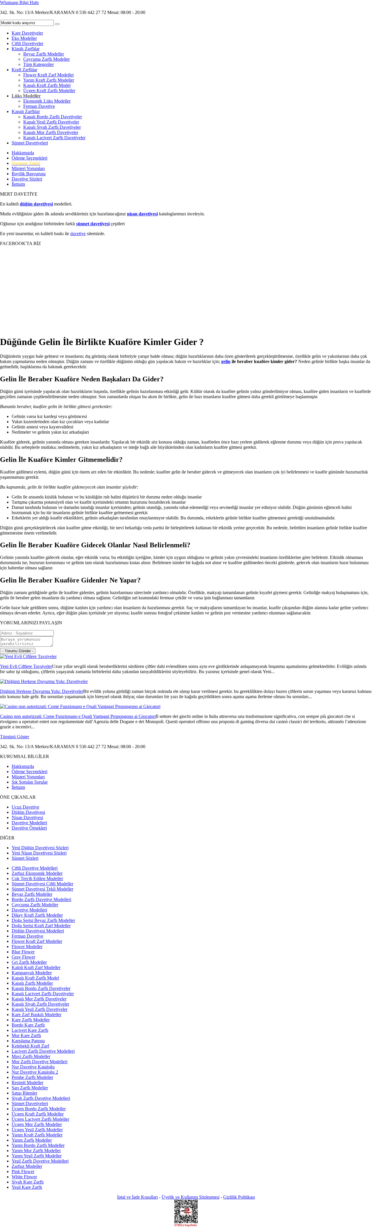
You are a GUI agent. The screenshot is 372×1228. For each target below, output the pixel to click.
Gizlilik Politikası (239, 1197)
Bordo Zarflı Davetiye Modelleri (41, 899)
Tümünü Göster (14, 736)
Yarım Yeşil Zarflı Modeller (37, 1155)
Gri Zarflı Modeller (29, 962)
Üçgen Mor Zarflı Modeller (37, 1124)
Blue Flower (23, 951)
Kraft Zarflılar (24, 69)
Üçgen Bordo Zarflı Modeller (39, 1108)
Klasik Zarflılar (26, 48)
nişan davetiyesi (142, 213)
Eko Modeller (24, 38)
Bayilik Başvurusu (29, 173)
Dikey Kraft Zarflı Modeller (37, 915)
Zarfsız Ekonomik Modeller (37, 873)
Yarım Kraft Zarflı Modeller (48, 80)
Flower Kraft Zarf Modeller (48, 74)
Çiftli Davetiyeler (27, 43)
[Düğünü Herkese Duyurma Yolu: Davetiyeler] (44, 681)
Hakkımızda (23, 152)
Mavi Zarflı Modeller (31, 1056)
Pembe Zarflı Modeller (32, 1077)
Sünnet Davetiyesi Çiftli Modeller (42, 883)
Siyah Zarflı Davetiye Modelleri (41, 1098)
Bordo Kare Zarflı (28, 1025)
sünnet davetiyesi (93, 223)
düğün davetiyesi (36, 203)
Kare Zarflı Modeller (31, 1019)
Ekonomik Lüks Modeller (47, 101)
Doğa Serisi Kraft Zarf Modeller (41, 925)
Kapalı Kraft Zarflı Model (47, 85)
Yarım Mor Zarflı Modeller (36, 1150)
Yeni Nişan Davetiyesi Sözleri (39, 852)
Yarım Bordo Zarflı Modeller (38, 1145)
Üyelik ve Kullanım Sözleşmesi (190, 1197)
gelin (225, 361)
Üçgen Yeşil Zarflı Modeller (37, 1129)
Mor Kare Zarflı (26, 1035)
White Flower (24, 1176)
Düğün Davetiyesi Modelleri (38, 930)
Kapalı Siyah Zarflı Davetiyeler (52, 127)
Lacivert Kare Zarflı (30, 1030)
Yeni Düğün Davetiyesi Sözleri (40, 847)
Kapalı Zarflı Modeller (32, 983)
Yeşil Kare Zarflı (27, 1187)
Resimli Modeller (27, 1082)
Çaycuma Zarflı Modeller (46, 59)
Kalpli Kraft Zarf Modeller (36, 967)
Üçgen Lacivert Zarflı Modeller (40, 1119)
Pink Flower (23, 1171)
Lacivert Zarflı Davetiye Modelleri (43, 1051)
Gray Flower (23, 956)
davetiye (78, 233)
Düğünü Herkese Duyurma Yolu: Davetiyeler (41, 691)
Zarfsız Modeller (27, 1166)
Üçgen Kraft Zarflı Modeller (49, 90)
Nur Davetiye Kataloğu (33, 1066)
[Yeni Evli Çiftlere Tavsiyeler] (28, 656)
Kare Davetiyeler (27, 33)
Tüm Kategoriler (38, 64)
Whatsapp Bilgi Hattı (19, 2)
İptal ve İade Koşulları (137, 1197)
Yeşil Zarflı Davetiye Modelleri (40, 1161)
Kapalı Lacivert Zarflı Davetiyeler (54, 137)
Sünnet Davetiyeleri (30, 142)
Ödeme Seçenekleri (29, 157)
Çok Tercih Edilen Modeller (37, 878)
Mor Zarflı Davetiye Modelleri (39, 1061)
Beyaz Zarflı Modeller (43, 53)
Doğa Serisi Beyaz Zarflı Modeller (43, 920)
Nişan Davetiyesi (27, 817)
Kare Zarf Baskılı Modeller (36, 1014)
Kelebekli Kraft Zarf (30, 1045)
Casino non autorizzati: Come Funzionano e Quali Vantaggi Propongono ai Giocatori (78, 716)
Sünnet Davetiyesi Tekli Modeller (42, 888)
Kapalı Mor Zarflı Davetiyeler (50, 132)
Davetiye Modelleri (29, 822)
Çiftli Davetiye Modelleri (35, 868)
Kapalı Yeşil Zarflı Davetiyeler (51, 121)
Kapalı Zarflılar (26, 111)
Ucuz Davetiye (25, 807)
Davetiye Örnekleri (29, 827)
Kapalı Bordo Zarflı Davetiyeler (52, 116)
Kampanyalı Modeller (32, 972)
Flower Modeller (27, 946)
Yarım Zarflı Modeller (32, 1140)
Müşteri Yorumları (28, 168)
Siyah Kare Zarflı (28, 1181)
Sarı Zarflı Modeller (30, 1087)
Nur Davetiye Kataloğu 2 (35, 1072)
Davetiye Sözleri (27, 178)
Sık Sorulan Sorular (30, 782)
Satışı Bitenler (24, 1093)
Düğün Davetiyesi (28, 812)
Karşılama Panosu (28, 1040)
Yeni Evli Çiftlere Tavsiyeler (26, 666)
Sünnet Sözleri (25, 858)
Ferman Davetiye (39, 106)
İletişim (18, 184)
